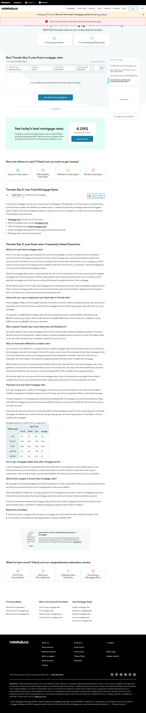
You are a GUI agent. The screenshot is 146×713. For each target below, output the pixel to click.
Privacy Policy (79, 656)
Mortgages (71, 8)
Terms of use (79, 652)
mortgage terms (41, 223)
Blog (124, 8)
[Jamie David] (8, 196)
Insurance (116, 8)
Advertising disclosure (97, 61)
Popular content (112, 656)
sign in (133, 8)
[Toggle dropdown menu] (28, 68)
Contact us (78, 643)
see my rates (82, 139)
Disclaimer (78, 661)
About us (45, 643)
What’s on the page (116, 60)
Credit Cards (82, 8)
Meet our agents (48, 656)
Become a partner (49, 652)
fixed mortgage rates (37, 226)
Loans (99, 8)
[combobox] (19, 68)
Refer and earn (47, 647)
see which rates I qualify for (55, 97)
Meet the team (47, 661)
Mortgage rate (14, 219)
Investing (107, 8)
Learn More (102, 14)
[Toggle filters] (102, 68)
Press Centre (79, 647)
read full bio (77, 542)
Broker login (111, 652)
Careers (45, 665)
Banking (92, 8)
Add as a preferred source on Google (98, 196)
